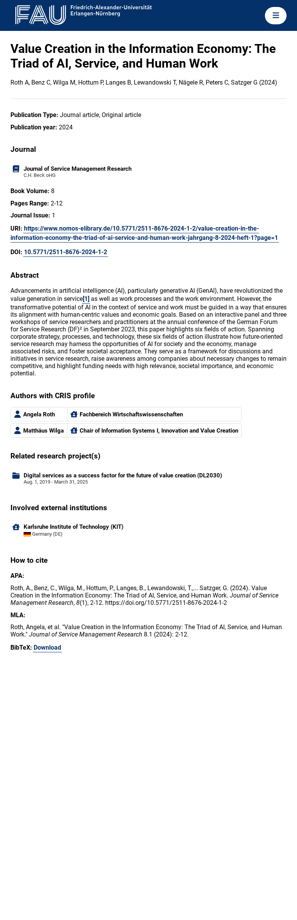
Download (47, 647)
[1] (86, 298)
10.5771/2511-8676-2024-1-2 (65, 252)
